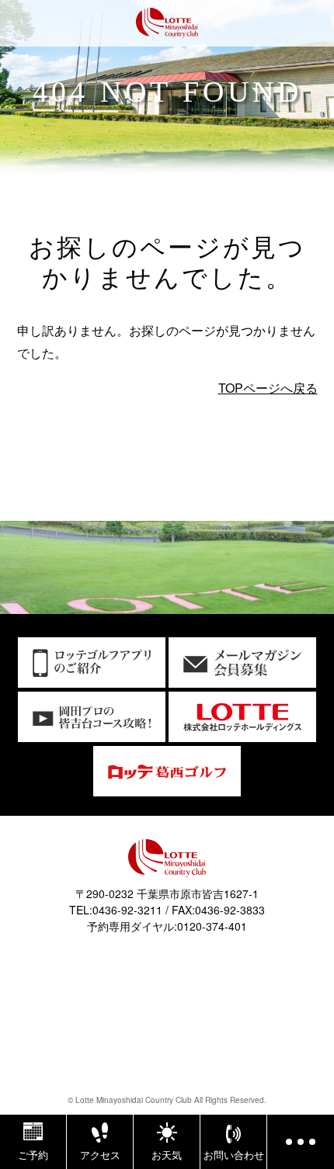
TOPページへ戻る (268, 388)
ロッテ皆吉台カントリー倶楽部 (167, 25)
